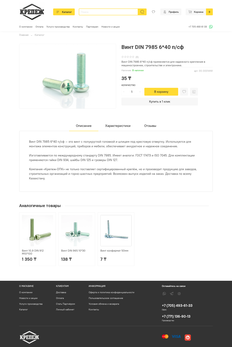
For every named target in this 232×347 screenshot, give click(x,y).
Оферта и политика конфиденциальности (111, 292)
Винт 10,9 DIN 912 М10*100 (33, 252)
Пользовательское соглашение (106, 298)
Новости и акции (110, 26)
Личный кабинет (65, 309)
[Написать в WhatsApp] (210, 27)
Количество (128, 85)
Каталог (67, 12)
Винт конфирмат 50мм (114, 250)
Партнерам (92, 26)
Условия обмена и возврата (104, 303)
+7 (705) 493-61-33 (177, 305)
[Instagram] (179, 293)
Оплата (39, 26)
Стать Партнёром (65, 303)
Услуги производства (58, 26)
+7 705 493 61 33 (198, 26)
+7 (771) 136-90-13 (176, 316)
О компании (25, 26)
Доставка (61, 292)
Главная (24, 35)
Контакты (78, 26)
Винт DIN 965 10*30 (73, 250)
